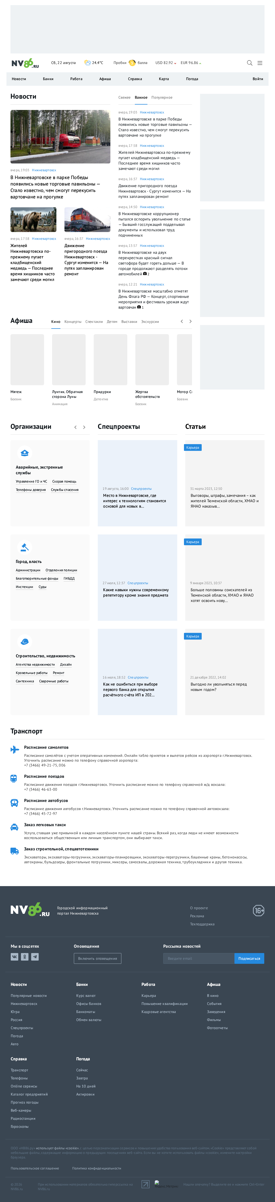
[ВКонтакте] (14, 957)
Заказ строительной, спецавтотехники (61, 848)
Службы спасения (65, 489)
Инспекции (24, 586)
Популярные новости (29, 995)
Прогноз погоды (24, 1102)
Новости (23, 96)
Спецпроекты (119, 426)
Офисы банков (89, 1003)
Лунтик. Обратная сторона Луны (67, 394)
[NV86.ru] (25, 63)
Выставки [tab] (129, 321)
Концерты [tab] (72, 321)
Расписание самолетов (46, 747)
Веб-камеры (21, 1110)
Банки (48, 78)
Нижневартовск (44, 170)
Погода (192, 78)
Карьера (149, 995)
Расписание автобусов (46, 800)
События (214, 1003)
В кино (213, 995)
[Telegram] (35, 957)
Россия (16, 1019)
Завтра (82, 1078)
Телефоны (19, 1078)
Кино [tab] (55, 321)
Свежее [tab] (124, 97)
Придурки (102, 391)
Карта (164, 78)
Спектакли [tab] (94, 321)
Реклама (197, 916)
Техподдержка (202, 924)
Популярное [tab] (161, 97)
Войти (258, 78)
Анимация (59, 404)
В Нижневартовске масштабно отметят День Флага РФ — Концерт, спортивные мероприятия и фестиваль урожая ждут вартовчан (153, 299)
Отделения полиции (61, 570)
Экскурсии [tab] (150, 321)
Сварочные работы (53, 681)
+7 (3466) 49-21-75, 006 (45, 765)
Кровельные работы (32, 672)
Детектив (101, 399)
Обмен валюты (89, 1019)
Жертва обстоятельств (147, 394)
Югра (15, 1011)
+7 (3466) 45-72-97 (40, 813)
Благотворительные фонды (37, 578)
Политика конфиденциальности (96, 1168)
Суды (43, 586)
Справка (135, 78)
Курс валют (86, 995)
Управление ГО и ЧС (31, 481)
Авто (15, 1044)
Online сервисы (24, 1086)
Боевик (15, 399)
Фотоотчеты (217, 1027)
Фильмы (214, 1019)
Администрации (28, 570)
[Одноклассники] (24, 957)
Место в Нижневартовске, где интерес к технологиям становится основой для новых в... (134, 501)
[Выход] (260, 63)
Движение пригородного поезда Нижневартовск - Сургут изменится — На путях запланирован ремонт (86, 259)
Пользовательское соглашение (35, 1168)
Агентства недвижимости (35, 664)
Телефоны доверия (31, 489)
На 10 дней (86, 1086)
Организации (30, 426)
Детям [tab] (112, 321)
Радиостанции (23, 1118)
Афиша (21, 320)
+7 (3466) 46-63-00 (40, 789)
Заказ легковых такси (45, 824)
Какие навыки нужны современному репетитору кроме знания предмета (136, 592)
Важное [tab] (141, 97)
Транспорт (26, 730)
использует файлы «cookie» (57, 1148)
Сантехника (25, 681)
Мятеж (15, 391)
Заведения (216, 1011)
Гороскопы (19, 1126)
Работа (76, 78)
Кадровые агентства (159, 1011)
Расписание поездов (44, 776)
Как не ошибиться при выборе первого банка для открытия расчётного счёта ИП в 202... (130, 689)
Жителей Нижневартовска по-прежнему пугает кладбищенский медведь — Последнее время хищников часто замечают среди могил (32, 262)
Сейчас (82, 1070)
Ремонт (58, 672)
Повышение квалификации (165, 1003)
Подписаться (249, 958)
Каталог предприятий (29, 1094)
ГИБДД (69, 578)
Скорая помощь (64, 481)
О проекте (199, 907)
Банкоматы (85, 1011)
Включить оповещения (97, 958)
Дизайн (66, 664)
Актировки (85, 1094)
